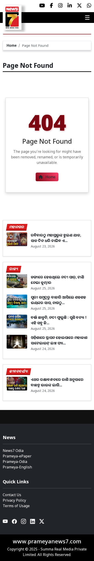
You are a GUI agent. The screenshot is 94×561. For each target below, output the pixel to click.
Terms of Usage (16, 505)
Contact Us (12, 494)
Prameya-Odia (15, 461)
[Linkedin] (33, 522)
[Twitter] (41, 522)
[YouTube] (5, 522)
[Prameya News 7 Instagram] (60, 5)
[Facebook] (14, 522)
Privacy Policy (14, 500)
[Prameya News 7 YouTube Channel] (42, 5)
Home (12, 45)
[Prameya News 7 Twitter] (79, 5)
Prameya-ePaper (17, 456)
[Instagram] (23, 522)
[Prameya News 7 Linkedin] (69, 5)
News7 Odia (13, 450)
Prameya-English (17, 467)
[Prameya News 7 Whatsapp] (89, 5)
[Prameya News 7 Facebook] (51, 5)
